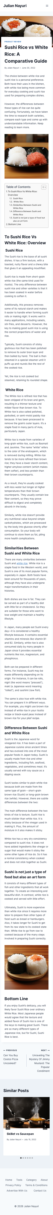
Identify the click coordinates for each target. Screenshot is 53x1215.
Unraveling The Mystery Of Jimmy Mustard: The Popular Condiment (39, 1060)
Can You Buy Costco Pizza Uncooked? (10, 1056)
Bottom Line (14, 224)
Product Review (13, 42)
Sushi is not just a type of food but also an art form (29, 219)
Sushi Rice (18, 198)
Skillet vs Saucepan (20, 1134)
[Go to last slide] (8, 1126)
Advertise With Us (17, 1190)
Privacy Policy (13, 1185)
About (44, 1179)
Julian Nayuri (13, 68)
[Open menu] (47, 5)
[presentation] (26, 1112)
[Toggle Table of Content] (42, 187)
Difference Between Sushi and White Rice (27, 213)
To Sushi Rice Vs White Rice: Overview (22, 193)
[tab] (21, 1158)
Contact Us (40, 1190)
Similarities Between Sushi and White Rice (27, 206)
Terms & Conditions (36, 1185)
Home (8, 1179)
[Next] (45, 1126)
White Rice (18, 202)
